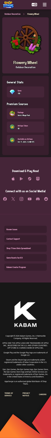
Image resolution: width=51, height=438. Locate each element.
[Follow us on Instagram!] (21, 199)
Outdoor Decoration (13, 14)
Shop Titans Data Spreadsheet (19, 248)
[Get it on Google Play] (21, 178)
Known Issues (12, 229)
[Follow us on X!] (13, 199)
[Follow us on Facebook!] (4, 199)
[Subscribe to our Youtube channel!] (29, 199)
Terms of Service (9, 394)
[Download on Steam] (29, 178)
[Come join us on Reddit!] (46, 199)
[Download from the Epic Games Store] (37, 178)
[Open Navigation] (45, 4)
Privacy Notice (26, 394)
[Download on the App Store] (13, 178)
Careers (42, 394)
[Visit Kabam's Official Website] (25, 314)
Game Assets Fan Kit (15, 257)
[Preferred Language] (34, 4)
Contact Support (13, 238)
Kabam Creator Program (16, 267)
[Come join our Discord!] (37, 199)
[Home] (9, 4)
